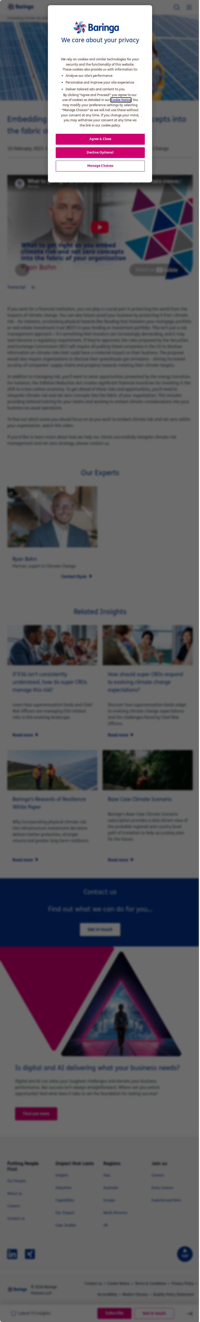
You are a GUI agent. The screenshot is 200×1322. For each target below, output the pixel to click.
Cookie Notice (121, 100)
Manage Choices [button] (100, 166)
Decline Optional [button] (100, 152)
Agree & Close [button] (100, 139)
